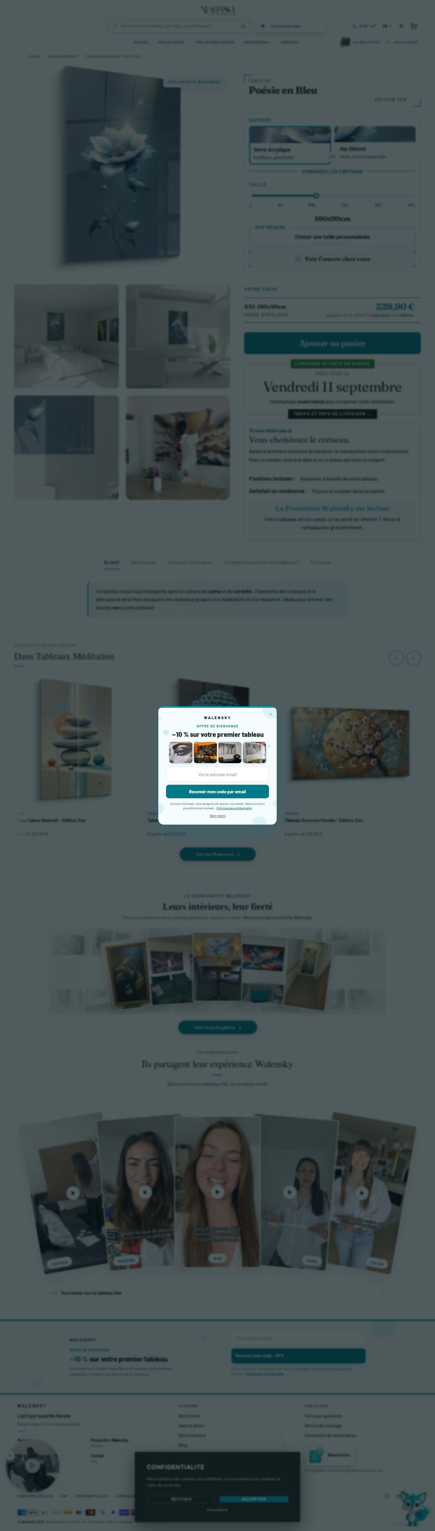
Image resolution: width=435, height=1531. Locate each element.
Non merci (217, 816)
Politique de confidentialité (234, 808)
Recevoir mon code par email (217, 791)
